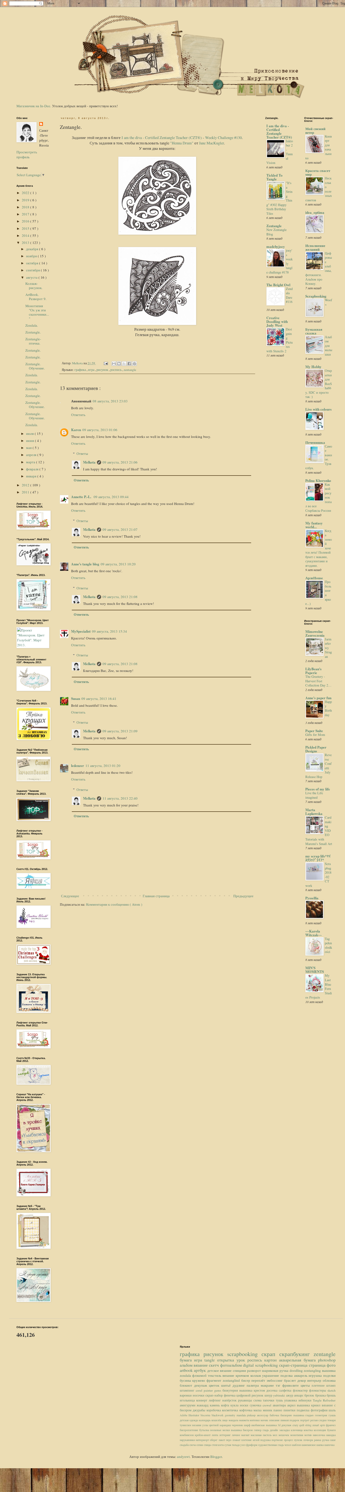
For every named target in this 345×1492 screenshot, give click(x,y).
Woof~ (328, 302)
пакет (222, 1440)
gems (218, 1390)
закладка (285, 1430)
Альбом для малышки (328, 346)
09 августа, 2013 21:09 (120, 731)
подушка (266, 1440)
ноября (32, 256)
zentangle (130, 370)
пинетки (290, 1410)
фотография (320, 1410)
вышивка (329, 1370)
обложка (329, 1380)
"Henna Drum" (181, 143)
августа (32, 277)
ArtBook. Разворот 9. (35, 296)
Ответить (78, 414)
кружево (199, 1380)
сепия (200, 1445)
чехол (288, 1445)
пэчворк (308, 1440)
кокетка (309, 1430)
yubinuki (279, 1395)
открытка (226, 1360)
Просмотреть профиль (26, 154)
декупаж (201, 1385)
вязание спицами (233, 1370)
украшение (271, 1375)
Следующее (70, 895)
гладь (266, 1430)
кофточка (246, 1410)
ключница (297, 1430)
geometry (231, 1415)
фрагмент (215, 1380)
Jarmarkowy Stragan (328, 648)
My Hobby (313, 366)
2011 (26, 492)
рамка (318, 1440)
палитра (254, 1385)
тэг (279, 1385)
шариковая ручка (275, 1370)
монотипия (297, 1435)
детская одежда (189, 1420)
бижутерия (230, 1390)
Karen (76, 429)
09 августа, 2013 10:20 (118, 564)
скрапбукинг (296, 1354)
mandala (242, 1415)
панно (278, 1410)
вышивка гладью (304, 1415)
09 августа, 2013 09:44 (111, 496)
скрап (270, 1354)
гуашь (332, 1415)
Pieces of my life (317, 789)
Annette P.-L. (81, 496)
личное (236, 1435)
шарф (247, 1425)
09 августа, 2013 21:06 (120, 462)
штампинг (188, 1390)
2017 (26, 214)
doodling (297, 1370)
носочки (199, 1395)
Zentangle (274, 225)
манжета (244, 1420)
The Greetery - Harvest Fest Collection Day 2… (318, 680)
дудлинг (240, 1385)
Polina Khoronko (318, 480)
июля (30, 433)
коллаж (256, 1375)
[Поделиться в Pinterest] (134, 363)
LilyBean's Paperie (313, 670)
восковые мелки (220, 1430)
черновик (238, 1425)
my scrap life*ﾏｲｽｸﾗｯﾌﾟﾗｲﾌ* (318, 857)
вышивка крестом (252, 1390)
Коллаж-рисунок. (33, 285)
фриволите (291, 1385)
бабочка (275, 1415)
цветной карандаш (220, 1425)
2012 (26, 485)
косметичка (230, 1410)
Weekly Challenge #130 (223, 137)
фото (331, 1365)
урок (242, 1360)
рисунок (102, 370)
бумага (187, 1360)
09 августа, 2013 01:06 (99, 429)
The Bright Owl (278, 284)
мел (275, 1435)
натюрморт (203, 1440)
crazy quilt (298, 1425)
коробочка (214, 1410)
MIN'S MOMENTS (314, 969)
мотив (308, 1435)
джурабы (200, 1410)
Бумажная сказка (313, 331)
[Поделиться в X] (124, 363)
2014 (26, 235)
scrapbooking (244, 1354)
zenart (316, 1425)
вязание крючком (236, 1375)
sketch (331, 1390)
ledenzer (77, 765)
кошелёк (216, 1420)
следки (322, 1420)
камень (215, 1405)
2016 (26, 221)
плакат (237, 1440)
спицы (208, 1445)
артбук (200, 1370)
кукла (235, 1405)
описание (274, 1420)
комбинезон (187, 1435)
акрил (292, 1405)
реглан (314, 1420)
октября (32, 263)
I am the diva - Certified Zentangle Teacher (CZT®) (162, 137)
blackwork (218, 1415)
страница (318, 1365)
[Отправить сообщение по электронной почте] (105, 363)
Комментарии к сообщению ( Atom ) (114, 904)
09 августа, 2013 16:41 (98, 698)
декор (302, 1380)
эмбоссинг (275, 1380)
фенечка (230, 1395)
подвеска (304, 1410)
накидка (331, 1435)
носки (245, 1405)
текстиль (215, 1375)
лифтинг (215, 1400)
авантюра (280, 1405)
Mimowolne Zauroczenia (315, 633)
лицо (225, 1420)
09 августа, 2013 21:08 (120, 596)
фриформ (252, 1445)
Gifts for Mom (315, 734)
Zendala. (31, 325)
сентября (33, 270)
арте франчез (328, 1425)
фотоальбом (231, 1365)
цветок (215, 1385)
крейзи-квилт (203, 1435)
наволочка (319, 1435)
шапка (320, 1445)
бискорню (286, 1415)
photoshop (327, 1360)
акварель (301, 1375)
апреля (31, 454)
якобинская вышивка (264, 1425)
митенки (255, 1420)
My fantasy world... (314, 524)
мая (29, 447)
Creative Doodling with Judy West (277, 321)
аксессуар (263, 1415)
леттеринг (225, 1435)
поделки (329, 1375)
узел (243, 1445)
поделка (287, 1375)
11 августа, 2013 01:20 (102, 765)
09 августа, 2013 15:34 (109, 631)
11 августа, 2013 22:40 (120, 798)
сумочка (256, 1405)
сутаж (228, 1445)
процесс (289, 1440)
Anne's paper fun (318, 697)
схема (258, 1400)
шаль (332, 1410)
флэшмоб (200, 1375)
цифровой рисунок (250, 1395)
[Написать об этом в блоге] (119, 363)
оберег (214, 1440)
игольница (188, 1400)
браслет (290, 1380)
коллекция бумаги (325, 1430)
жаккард (203, 1405)
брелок (309, 1395)
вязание (201, 1365)
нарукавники (188, 1440)
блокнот (187, 1385)
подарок (295, 1420)
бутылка (204, 1430)
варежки (186, 1395)
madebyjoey (275, 246)
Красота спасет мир (317, 172)
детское (213, 1370)
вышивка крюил (309, 1405)
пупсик (298, 1440)
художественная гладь (271, 1445)
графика (80, 370)
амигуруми (188, 1405)
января (31, 476)
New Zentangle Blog (276, 231)
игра (91, 370)
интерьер (315, 1380)
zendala (186, 1375)
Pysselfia (311, 898)
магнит (246, 1435)
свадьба (184, 1445)
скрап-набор (214, 1395)
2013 (26, 242)
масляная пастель (262, 1435)
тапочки (269, 1400)
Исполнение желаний (315, 247)
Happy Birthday (328, 708)
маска (258, 1410)
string (308, 1425)
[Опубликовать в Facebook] (129, 363)
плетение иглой (250, 1440)
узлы (205, 1425)
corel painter (205, 1390)
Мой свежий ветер (315, 130)
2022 (26, 192)
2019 (26, 200)
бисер (246, 1380)
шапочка (329, 1445)
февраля (32, 469)
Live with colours (318, 409)
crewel (268, 1405)
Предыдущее (243, 895)
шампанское (309, 1445)
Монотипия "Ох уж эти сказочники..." (37, 312)
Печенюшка (315, 442)
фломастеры (318, 1390)
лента (215, 1435)
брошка (321, 1395)
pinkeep (252, 1415)
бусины (186, 1380)
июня (30, 440)
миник (268, 1410)
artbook (187, 1370)
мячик (265, 1420)
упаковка (291, 1400)
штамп (331, 1385)
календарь (205, 1420)
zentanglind (232, 1380)
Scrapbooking (315, 296)
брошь (331, 1395)
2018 (26, 207)
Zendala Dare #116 (289, 295)
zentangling (313, 1370)
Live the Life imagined (314, 795)
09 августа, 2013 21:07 (120, 529)
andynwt (183, 1456)
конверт (202, 1400)
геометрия (322, 1415)
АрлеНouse (314, 577)
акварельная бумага (298, 1360)
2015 (26, 228)
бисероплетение (189, 1430)
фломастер (301, 1390)
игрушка (316, 1375)
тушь (280, 1400)
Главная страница (156, 895)
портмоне (278, 1440)
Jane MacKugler (211, 143)
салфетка (286, 1390)
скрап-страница (294, 1365)
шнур (268, 1395)
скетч (214, 1365)
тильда (236, 1445)
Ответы (82, 453)
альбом (187, 1365)
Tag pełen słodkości (328, 945)
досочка (272, 1390)
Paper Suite (314, 730)
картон (271, 1360)
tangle (210, 1360)
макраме (268, 1385)
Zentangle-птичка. (33, 341)
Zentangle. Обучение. (35, 365)
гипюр (258, 1430)
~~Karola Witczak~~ (313, 933)
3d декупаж (285, 1425)
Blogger (216, 1456)
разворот (254, 1370)
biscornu (206, 1415)
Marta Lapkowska (313, 811)
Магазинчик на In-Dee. (33, 105)
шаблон (297, 1445)
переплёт (259, 1380)
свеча (192, 1445)
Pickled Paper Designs (315, 749)
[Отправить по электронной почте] (113, 363)
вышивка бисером (242, 1430)
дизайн (274, 1430)
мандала (234, 1420)
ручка (326, 1440)
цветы (306, 1385)
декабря (32, 248)
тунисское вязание (191, 1425)
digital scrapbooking (261, 1365)
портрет (305, 1420)
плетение (319, 1385)
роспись (116, 370)
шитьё (227, 1385)
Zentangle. (33, 332)
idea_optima (314, 212)
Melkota (89, 462)
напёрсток (230, 1400)
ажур (290, 1395)
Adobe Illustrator (190, 1415)
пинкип (285, 1420)
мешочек (284, 1435)
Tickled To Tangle (274, 177)
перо (229, 1440)
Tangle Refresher (324, 1400)
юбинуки (306, 1400)
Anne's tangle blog (85, 564)
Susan (75, 698)
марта (31, 462)
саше (333, 1440)
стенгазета (218, 1445)
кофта (225, 1405)
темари (331, 1420)
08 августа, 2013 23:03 (110, 401)
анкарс (299, 1395)
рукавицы (245, 1400)
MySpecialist (81, 631)
